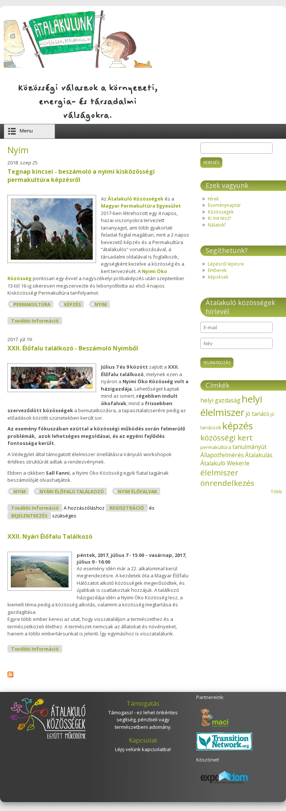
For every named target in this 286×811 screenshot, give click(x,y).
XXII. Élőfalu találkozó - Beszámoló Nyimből (72, 348)
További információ (36, 320)
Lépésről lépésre (226, 264)
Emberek (217, 270)
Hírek (213, 199)
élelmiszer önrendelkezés (227, 477)
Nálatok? (217, 225)
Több (276, 491)
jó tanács (257, 414)
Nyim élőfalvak (137, 491)
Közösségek (220, 212)
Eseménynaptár (224, 205)
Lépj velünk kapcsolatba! (143, 749)
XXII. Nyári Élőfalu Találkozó (49, 536)
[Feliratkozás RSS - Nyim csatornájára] (10, 675)
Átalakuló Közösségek (135, 198)
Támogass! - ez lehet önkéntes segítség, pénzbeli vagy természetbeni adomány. (143, 719)
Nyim (101, 304)
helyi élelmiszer (231, 405)
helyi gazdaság (220, 400)
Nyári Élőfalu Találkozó (71, 491)
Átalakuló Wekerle (225, 463)
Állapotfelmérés (222, 455)
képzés (72, 304)
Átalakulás (259, 455)
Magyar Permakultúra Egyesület (141, 205)
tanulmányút (249, 447)
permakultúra (31, 304)
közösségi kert (226, 437)
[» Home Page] (78, 65)
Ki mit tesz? (219, 218)
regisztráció (126, 508)
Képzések (218, 277)
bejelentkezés (29, 516)
